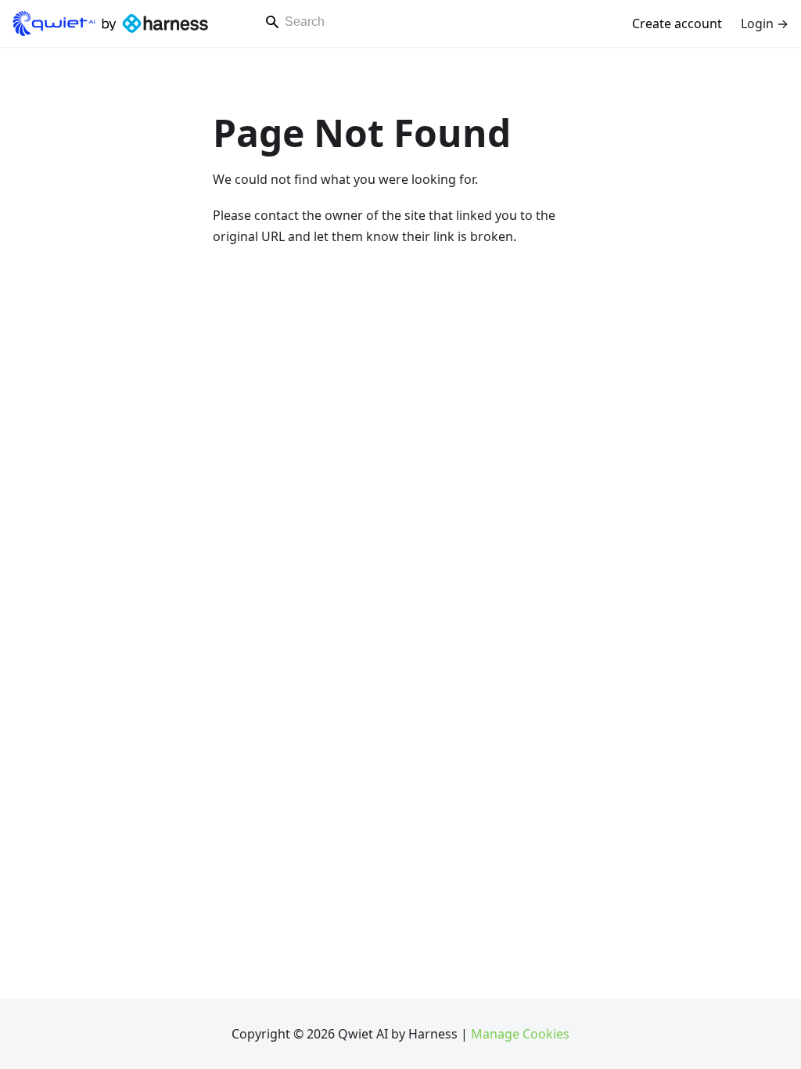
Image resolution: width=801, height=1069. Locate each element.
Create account (677, 23)
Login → (764, 23)
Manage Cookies (520, 1033)
